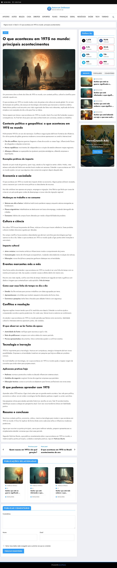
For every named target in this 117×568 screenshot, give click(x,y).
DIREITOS (36, 17)
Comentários (6, 514)
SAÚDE (90, 17)
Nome (4, 532)
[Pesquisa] (113, 17)
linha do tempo (44, 280)
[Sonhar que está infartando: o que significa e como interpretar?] (39, 475)
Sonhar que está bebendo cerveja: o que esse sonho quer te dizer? (103, 115)
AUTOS (14, 17)
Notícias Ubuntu (59, 439)
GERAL (72, 17)
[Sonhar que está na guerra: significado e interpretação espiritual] (14, 475)
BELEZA (21, 17)
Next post (44, 446)
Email (41, 532)
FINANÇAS (64, 17)
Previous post (32, 446)
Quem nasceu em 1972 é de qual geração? (23, 451)
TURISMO (105, 17)
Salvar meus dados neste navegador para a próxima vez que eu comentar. (28, 546)
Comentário (109, 73)
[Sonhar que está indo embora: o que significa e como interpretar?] (64, 475)
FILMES (54, 17)
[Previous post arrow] (3, 449)
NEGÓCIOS (81, 17)
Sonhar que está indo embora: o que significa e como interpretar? (63, 492)
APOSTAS (6, 17)
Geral (5, 33)
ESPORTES (46, 17)
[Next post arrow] (74, 449)
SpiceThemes (62, 565)
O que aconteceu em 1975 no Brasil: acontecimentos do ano (56, 451)
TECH (97, 17)
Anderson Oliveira (12, 485)
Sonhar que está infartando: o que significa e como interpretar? (36, 492)
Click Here (97, 152)
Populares (97, 73)
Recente (86, 73)
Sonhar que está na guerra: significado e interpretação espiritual (12, 492)
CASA (29, 17)
